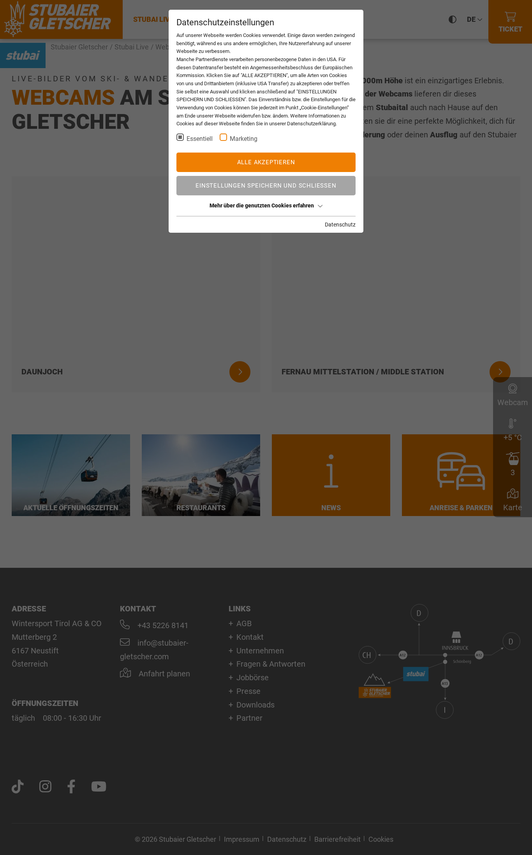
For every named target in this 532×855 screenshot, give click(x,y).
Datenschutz (340, 224)
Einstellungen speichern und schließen (266, 185)
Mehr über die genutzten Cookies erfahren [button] (262, 205)
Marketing (243, 138)
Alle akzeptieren (266, 162)
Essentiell (200, 138)
